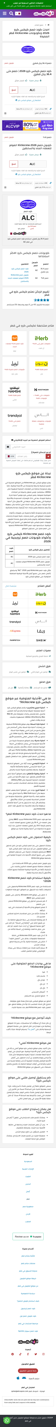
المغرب (28, 1221)
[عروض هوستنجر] (28, 125)
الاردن (28, 1214)
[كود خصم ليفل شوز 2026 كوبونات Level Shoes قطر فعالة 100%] (14, 363)
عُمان (28, 1191)
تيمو (14, 350)
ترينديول (14, 425)
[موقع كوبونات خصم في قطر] (48, 24)
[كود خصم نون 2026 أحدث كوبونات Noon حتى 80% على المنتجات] (41, 363)
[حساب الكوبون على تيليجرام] (12, 1354)
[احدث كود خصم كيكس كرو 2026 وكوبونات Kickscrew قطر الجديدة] (28, 215)
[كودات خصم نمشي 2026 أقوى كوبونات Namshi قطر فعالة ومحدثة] (14, 389)
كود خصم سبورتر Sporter (28, 1331)
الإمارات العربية (28, 1169)
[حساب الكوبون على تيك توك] (20, 1354)
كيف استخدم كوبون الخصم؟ (28, 1301)
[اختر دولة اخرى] (18, 13)
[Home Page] (44, 13)
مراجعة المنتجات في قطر (28, 1323)
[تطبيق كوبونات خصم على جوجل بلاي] (24, 1378)
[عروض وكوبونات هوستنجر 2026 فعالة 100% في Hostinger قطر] (41, 389)
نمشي (14, 399)
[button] (4, 3)
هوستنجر (41, 402)
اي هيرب (41, 348)
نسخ (14, 90)
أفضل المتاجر (44, 586)
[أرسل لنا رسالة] (6, 1420)
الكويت (28, 1176)
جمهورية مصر (28, 1206)
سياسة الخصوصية (28, 1293)
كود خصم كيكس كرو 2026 (20, 270)
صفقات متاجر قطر (28, 1263)
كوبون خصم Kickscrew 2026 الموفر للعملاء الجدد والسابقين (18, 278)
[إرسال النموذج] (48, 456)
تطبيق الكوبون (28, 1364)
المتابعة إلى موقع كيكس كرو (29, 100)
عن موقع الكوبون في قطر (28, 1286)
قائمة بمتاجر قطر (28, 1256)
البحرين (28, 1184)
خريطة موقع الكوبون (28, 1278)
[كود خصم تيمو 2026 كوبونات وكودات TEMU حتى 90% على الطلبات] (14, 338)
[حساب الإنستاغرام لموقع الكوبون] (43, 1354)
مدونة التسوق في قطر (28, 1271)
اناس (41, 428)
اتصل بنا (31, 1029)
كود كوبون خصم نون (28, 1316)
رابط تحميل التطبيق (28, 1371)
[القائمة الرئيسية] (4, 14)
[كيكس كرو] (28, 49)
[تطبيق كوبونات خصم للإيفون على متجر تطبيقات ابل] (18, 1378)
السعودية (28, 1161)
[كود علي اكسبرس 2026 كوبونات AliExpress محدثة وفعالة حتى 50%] (15, 631)
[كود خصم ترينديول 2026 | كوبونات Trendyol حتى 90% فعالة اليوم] (14, 415)
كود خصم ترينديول (28, 1308)
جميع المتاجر (39, 25)
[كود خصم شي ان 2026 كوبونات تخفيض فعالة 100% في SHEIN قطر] (41, 640)
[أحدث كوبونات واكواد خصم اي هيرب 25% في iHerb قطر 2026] (41, 338)
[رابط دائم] (51, 109)
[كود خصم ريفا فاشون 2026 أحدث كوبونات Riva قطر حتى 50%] (41, 631)
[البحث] (11, 14)
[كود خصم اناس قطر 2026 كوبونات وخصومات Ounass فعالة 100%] (41, 415)
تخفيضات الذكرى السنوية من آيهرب (28, 3)
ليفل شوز (14, 373)
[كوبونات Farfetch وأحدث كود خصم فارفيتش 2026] (15, 640)
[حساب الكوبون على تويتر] (36, 1354)
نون (41, 373)
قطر (28, 1199)
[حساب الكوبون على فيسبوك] (28, 1354)
